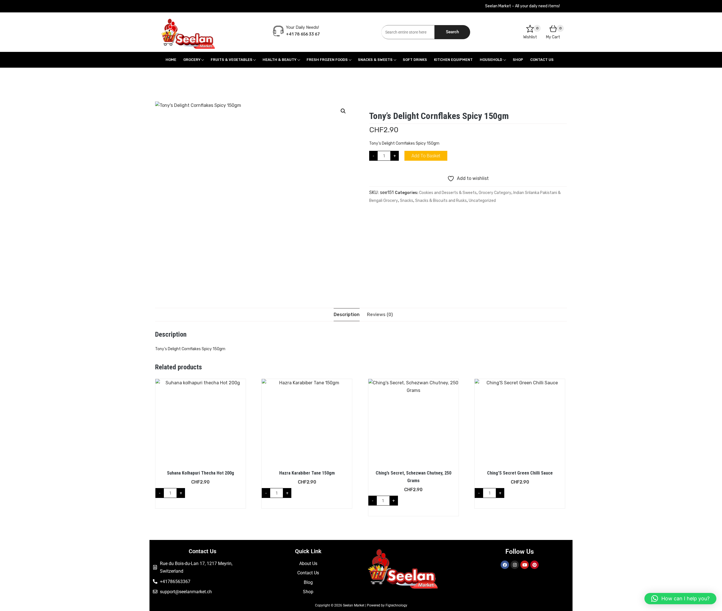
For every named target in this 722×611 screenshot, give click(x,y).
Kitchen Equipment (453, 60)
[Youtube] (524, 565)
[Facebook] (505, 565)
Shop (518, 60)
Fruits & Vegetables (231, 60)
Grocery (192, 60)
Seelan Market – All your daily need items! (522, 6)
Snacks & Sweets (375, 60)
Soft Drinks (415, 60)
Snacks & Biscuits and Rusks (441, 200)
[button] (343, 111)
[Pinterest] (534, 565)
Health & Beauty (279, 60)
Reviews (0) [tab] (380, 314)
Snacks (406, 200)
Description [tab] (347, 314)
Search (452, 31)
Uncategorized (482, 200)
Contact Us (542, 60)
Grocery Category (495, 192)
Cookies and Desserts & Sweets (448, 192)
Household (491, 60)
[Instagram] (514, 565)
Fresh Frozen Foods (327, 60)
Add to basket (425, 155)
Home (171, 60)
